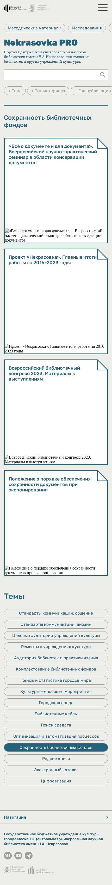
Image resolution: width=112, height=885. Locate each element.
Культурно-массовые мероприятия (56, 691)
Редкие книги (56, 758)
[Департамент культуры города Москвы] (40, 6)
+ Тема (15, 90)
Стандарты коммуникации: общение (56, 613)
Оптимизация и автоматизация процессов (56, 736)
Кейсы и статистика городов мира (56, 680)
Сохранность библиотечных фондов (56, 747)
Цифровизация (56, 781)
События (18, 235)
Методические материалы (34, 28)
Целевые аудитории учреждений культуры (56, 635)
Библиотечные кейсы (56, 713)
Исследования (87, 28)
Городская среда (56, 702)
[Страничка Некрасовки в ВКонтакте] (8, 858)
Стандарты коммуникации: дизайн (56, 624)
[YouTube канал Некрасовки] (18, 858)
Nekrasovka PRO (41, 42)
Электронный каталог (56, 769)
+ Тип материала (48, 90)
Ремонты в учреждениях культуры (56, 646)
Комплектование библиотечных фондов (56, 669)
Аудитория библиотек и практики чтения (56, 657)
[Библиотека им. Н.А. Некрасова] (15, 6)
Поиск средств (56, 725)
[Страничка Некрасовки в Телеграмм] (29, 858)
